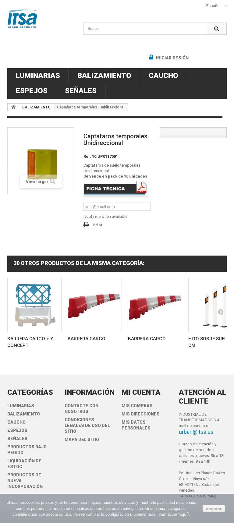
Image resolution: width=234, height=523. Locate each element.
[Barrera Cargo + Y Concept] (34, 305)
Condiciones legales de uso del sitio (87, 425)
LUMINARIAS (38, 75)
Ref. (87, 156)
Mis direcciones (141, 414)
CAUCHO (163, 75)
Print (97, 225)
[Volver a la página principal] (13, 107)
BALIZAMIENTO (104, 75)
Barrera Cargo (86, 338)
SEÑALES (81, 91)
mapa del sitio (82, 439)
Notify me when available (105, 216)
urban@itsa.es (196, 432)
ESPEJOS (32, 91)
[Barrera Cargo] (95, 305)
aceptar (214, 508)
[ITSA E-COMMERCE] (40, 18)
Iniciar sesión (172, 57)
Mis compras (137, 405)
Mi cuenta (141, 392)
